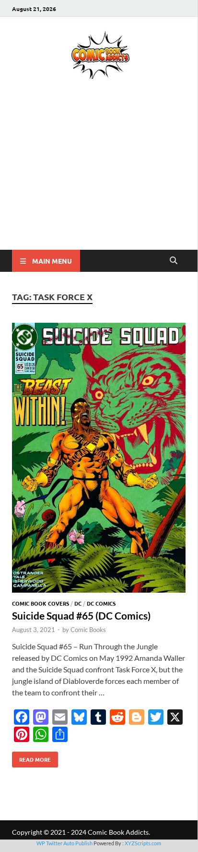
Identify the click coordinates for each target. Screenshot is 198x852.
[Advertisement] (99, 178)
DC (78, 603)
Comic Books (88, 629)
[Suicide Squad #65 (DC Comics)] (99, 459)
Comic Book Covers (40, 603)
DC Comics (101, 603)
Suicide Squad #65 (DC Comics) (81, 615)
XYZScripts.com (143, 843)
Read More (31, 757)
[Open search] (173, 261)
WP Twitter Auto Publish (64, 843)
